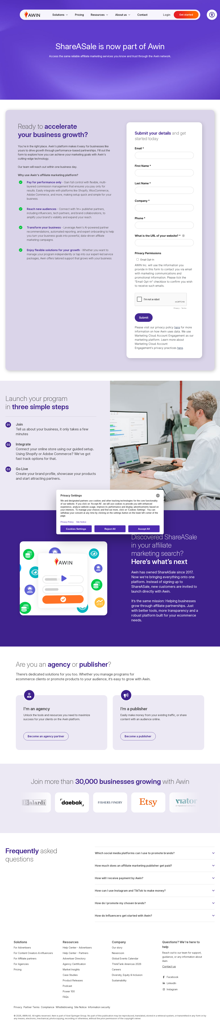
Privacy (18, 1007)
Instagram (172, 989)
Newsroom (118, 953)
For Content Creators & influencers (33, 953)
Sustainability (119, 980)
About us (121, 14)
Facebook (172, 977)
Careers (116, 969)
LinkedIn (171, 983)
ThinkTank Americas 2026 (126, 964)
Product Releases (73, 980)
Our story (117, 947)
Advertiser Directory (74, 958)
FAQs (66, 996)
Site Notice (80, 1007)
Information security (99, 1007)
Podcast (67, 985)
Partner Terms (32, 1007)
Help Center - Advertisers (77, 947)
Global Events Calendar (125, 958)
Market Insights (71, 969)
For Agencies (21, 964)
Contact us (169, 966)
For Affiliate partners (25, 958)
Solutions (58, 14)
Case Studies (70, 974)
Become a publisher (138, 736)
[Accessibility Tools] (212, 15)
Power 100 (69, 991)
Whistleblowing (64, 1007)
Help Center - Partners (75, 953)
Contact (142, 14)
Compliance (47, 1007)
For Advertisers (22, 947)
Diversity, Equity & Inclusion (127, 974)
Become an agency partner (46, 736)
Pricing (79, 14)
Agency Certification (74, 964)
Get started (186, 14)
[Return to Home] (32, 14)
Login (166, 14)
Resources (97, 14)
